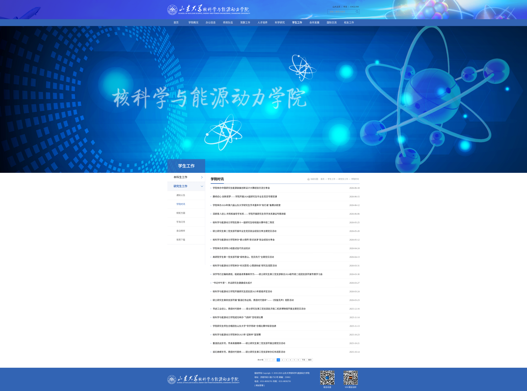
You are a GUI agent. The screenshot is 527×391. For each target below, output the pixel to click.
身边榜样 (180, 231)
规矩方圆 (180, 213)
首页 (176, 22)
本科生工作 (180, 177)
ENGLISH (354, 7)
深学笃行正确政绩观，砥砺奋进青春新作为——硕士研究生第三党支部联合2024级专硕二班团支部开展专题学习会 (268, 274)
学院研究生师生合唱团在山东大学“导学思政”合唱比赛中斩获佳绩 (244, 326)
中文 (345, 7)
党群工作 (245, 22)
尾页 (310, 360)
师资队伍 (228, 22)
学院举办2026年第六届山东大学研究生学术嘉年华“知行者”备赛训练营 (247, 205)
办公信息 (211, 22)
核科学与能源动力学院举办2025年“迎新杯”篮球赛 (237, 334)
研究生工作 (180, 186)
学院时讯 (180, 204)
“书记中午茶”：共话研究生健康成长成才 (232, 283)
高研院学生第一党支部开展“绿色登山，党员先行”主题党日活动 (243, 257)
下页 (303, 360)
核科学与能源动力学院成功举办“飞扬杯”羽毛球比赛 (238, 317)
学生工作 (297, 22)
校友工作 (349, 22)
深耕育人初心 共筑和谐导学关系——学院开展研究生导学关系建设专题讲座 (249, 214)
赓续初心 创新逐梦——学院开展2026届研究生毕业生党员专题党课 (245, 196)
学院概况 (193, 22)
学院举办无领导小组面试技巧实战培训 (231, 248)
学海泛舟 (180, 222)
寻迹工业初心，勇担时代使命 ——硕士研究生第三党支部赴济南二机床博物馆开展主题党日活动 (259, 309)
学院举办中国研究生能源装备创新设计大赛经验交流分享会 (241, 188)
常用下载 (180, 240)
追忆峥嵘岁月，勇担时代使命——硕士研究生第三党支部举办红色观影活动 (249, 352)
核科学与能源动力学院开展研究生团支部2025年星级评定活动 (242, 291)
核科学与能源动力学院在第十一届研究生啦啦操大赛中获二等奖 (243, 222)
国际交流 (332, 22)
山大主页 (336, 7)
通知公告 (180, 195)
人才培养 (262, 22)
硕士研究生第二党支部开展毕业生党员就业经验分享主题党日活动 (244, 231)
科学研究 (280, 22)
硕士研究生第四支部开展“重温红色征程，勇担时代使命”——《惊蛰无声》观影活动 (253, 300)
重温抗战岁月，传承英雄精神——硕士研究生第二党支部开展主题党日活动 (249, 343)
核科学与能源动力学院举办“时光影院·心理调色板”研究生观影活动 (245, 265)
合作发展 (314, 22)
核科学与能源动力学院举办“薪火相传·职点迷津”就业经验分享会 (244, 240)
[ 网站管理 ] (259, 385)
